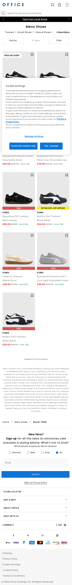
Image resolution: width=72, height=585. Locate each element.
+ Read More (62, 32)
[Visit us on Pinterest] (28, 535)
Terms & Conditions (14, 575)
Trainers (9, 32)
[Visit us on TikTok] (58, 535)
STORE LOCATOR (12, 491)
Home (6, 422)
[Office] (14, 4)
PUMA (6, 212)
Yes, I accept (51, 146)
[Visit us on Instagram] (43, 535)
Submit (36, 474)
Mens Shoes (21, 422)
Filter (58, 40)
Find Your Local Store (35, 19)
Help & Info (10, 499)
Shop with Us (11, 516)
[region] (36, 116)
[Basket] (57, 4)
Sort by (13, 40)
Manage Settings (34, 136)
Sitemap (7, 553)
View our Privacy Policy (35, 482)
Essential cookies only (23, 146)
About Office (11, 508)
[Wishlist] (50, 4)
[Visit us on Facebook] (14, 535)
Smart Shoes (24, 32)
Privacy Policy (10, 558)
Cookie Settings (11, 564)
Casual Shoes (43, 32)
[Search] (3, 13)
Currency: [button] (32, 525)
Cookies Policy (10, 570)
